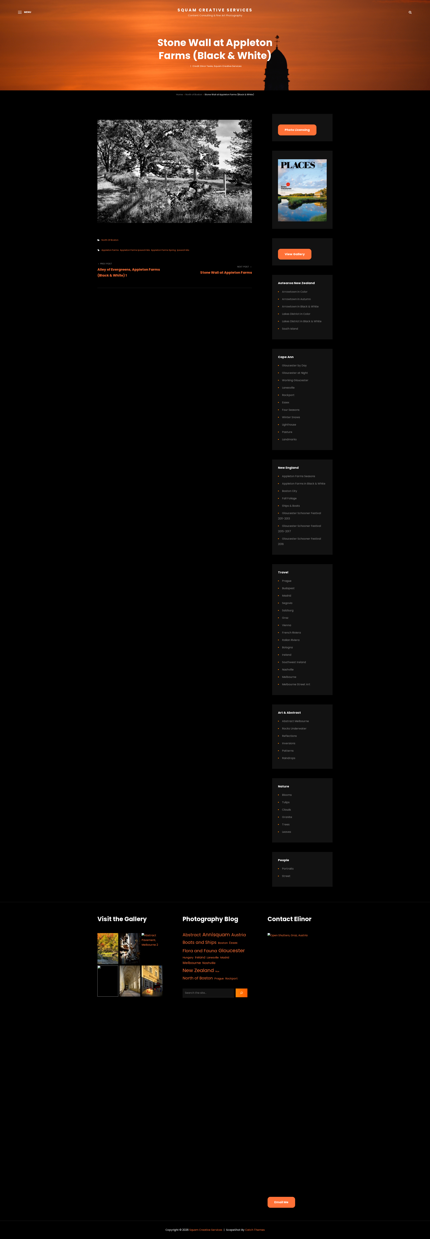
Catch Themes (255, 1230)
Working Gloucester (295, 380)
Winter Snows (291, 417)
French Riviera (291, 633)
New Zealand (198, 970)
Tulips (286, 802)
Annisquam (216, 934)
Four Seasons (290, 410)
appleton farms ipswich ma (135, 250)
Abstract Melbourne (295, 721)
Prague (286, 581)
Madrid (286, 596)
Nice (217, 971)
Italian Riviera (290, 640)
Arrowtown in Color (295, 292)
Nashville (288, 669)
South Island (290, 329)
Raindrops (288, 758)
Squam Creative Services (215, 10)
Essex (285, 402)
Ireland (286, 655)
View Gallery (295, 254)
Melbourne (289, 677)
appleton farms (110, 250)
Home (179, 94)
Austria (238, 935)
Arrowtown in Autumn (296, 299)
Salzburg (287, 610)
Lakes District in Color (296, 314)
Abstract (192, 935)
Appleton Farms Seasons (298, 476)
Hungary (188, 957)
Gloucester (232, 950)
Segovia (287, 603)
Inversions (288, 743)
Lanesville (288, 388)
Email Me (281, 1202)
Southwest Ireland (294, 662)
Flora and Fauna (200, 951)
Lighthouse (289, 425)
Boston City (289, 491)
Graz (285, 618)
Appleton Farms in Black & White (303, 484)
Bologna (287, 647)
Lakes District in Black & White (301, 321)
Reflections (289, 736)
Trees (286, 824)
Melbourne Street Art (296, 684)
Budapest (288, 588)
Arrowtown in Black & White (300, 306)
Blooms (287, 795)
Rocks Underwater (294, 728)
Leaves (286, 832)
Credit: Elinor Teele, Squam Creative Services (217, 66)
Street (286, 876)
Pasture (287, 432)
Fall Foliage (289, 498)
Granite (287, 817)
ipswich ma (183, 250)
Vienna (286, 625)
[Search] (242, 993)
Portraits (288, 869)
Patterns (288, 751)
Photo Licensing (297, 130)
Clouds (286, 810)
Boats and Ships (200, 942)
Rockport (288, 395)
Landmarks (289, 439)
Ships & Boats (291, 506)
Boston (223, 943)
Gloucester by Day (294, 365)
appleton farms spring (163, 250)
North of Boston (193, 94)
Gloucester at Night (295, 373)
